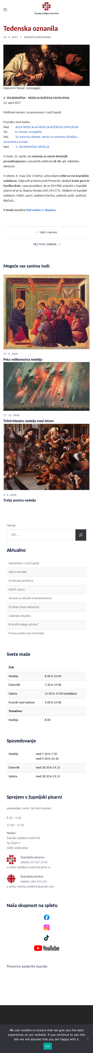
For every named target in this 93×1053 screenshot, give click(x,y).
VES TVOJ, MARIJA (44, 244)
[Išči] (80, 535)
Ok (48, 1046)
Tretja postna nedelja (19, 500)
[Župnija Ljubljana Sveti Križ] (46, 10)
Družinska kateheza (21, 581)
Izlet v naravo (48, 232)
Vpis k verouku (18, 572)
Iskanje (11, 525)
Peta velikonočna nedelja (22, 360)
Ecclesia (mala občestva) (24, 607)
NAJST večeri (17, 589)
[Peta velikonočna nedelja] (46, 312)
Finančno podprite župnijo (27, 966)
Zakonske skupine (19, 616)
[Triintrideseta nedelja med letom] (46, 386)
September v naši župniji (24, 563)
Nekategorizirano (37, 37)
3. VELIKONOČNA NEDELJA (32, 147)
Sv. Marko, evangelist (28, 132)
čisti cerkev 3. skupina (40, 210)
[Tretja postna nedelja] (46, 456)
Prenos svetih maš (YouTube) (26, 633)
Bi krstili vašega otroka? (23, 624)
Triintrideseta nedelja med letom (28, 421)
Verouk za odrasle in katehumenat (30, 598)
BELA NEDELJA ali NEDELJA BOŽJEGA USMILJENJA (47, 127)
